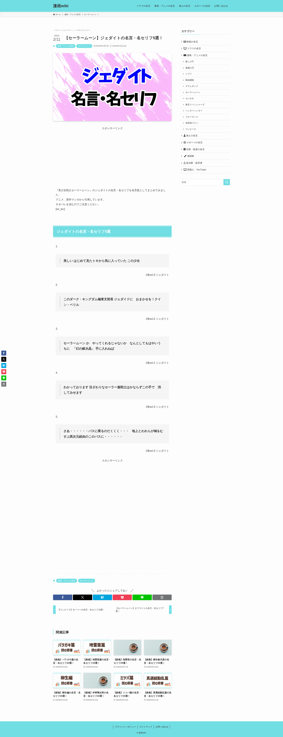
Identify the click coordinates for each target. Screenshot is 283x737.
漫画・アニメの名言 (66, 46)
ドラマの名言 (194, 48)
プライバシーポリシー (125, 727)
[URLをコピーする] (162, 597)
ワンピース (190, 129)
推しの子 (189, 62)
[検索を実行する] (226, 182)
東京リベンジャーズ (195, 105)
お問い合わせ (162, 727)
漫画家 (190, 156)
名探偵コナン (191, 123)
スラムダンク (191, 86)
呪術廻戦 (189, 80)
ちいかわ (189, 98)
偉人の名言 (192, 135)
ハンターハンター (193, 111)
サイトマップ (145, 727)
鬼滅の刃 (189, 68)
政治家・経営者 (194, 163)
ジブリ (188, 74)
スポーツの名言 (194, 142)
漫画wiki (60, 6)
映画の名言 (192, 41)
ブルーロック (191, 117)
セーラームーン (84, 46)
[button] (62, 597)
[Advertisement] (112, 153)
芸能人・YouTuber (196, 169)
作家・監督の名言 (195, 149)
